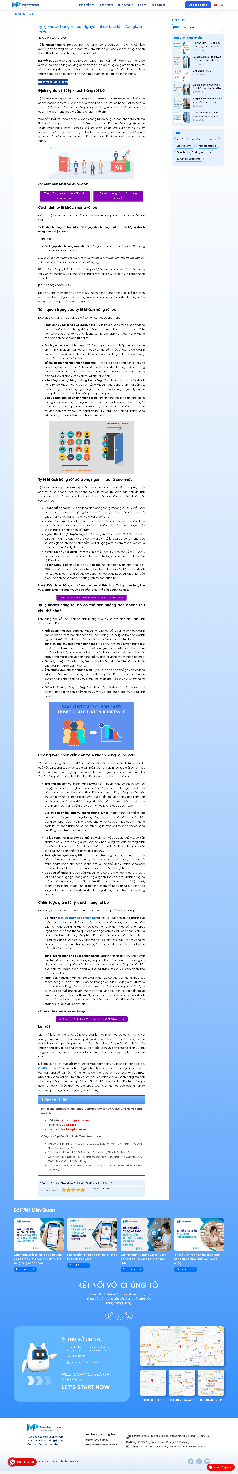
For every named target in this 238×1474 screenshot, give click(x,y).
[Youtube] (207, 1461)
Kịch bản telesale (207, 146)
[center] (220, 27)
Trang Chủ (20, 14)
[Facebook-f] (191, 1461)
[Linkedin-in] (199, 1461)
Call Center (198, 139)
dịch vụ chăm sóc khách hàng (78, 918)
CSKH (32, 14)
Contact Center (184, 146)
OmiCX (43, 1068)
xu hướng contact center (189, 159)
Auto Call (181, 139)
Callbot (213, 139)
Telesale (181, 152)
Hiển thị (64, 82)
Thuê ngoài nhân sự (201, 152)
